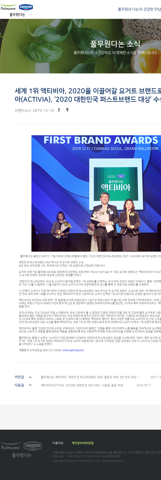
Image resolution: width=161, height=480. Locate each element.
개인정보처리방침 (82, 443)
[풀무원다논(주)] (16, 10)
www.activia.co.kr (73, 350)
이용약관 (57, 443)
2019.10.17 (83, 385)
